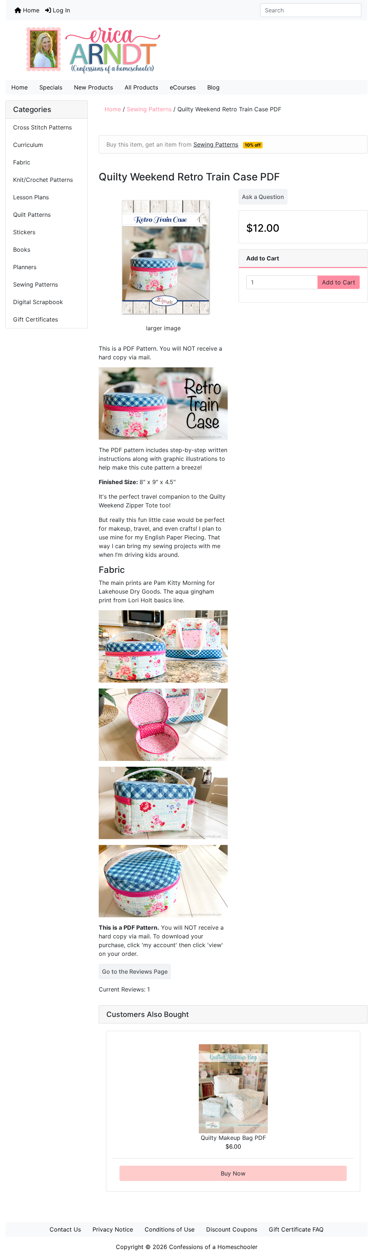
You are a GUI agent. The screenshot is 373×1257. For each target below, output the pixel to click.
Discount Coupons (231, 1229)
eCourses (183, 87)
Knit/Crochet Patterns (43, 179)
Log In (60, 10)
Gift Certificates (35, 319)
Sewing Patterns (149, 109)
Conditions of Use (170, 1229)
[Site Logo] (186, 50)
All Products (141, 87)
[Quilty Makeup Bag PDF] (233, 1088)
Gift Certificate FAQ (296, 1229)
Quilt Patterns (32, 214)
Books (21, 249)
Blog (213, 87)
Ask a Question (263, 196)
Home (30, 10)
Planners (24, 267)
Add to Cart (338, 282)
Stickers (24, 232)
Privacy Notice (113, 1229)
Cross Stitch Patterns (42, 127)
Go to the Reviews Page (135, 971)
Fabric (21, 162)
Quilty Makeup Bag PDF (233, 1137)
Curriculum (29, 144)
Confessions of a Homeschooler (213, 1246)
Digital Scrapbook (39, 302)
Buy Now (233, 1173)
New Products (93, 87)
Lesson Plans (31, 197)
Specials (50, 87)
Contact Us (65, 1229)
